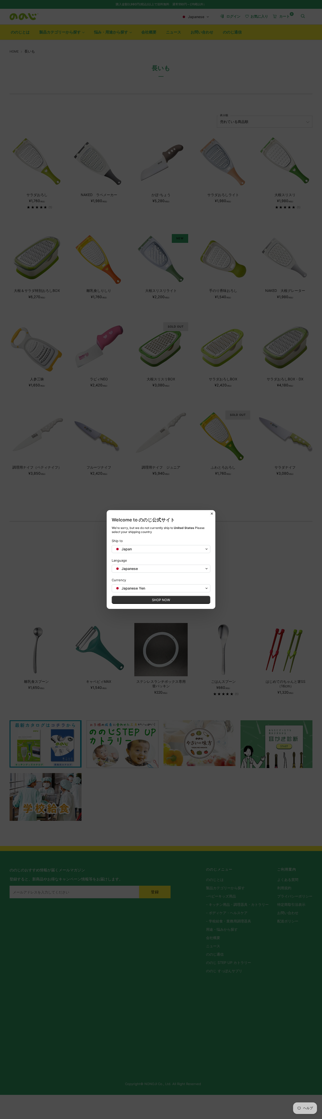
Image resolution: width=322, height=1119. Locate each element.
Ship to (117, 541)
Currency (119, 580)
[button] (161, 549)
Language (119, 560)
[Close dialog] (211, 513)
